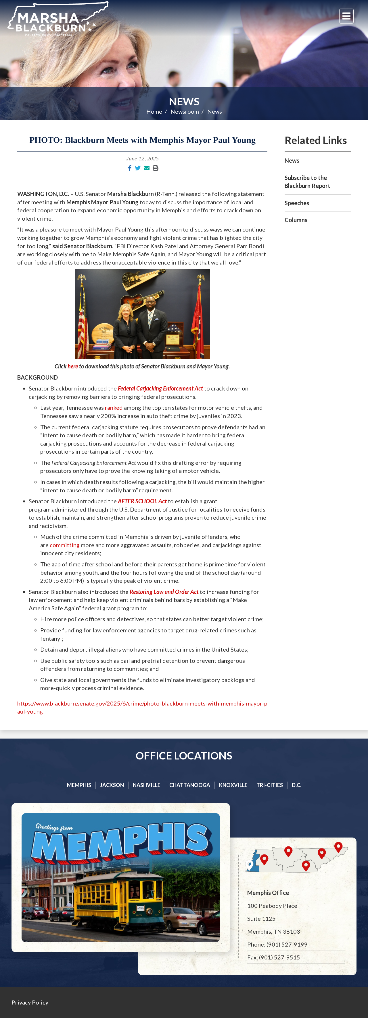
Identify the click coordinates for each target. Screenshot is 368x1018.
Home (154, 111)
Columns (296, 219)
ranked (114, 407)
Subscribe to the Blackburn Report (307, 181)
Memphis (79, 785)
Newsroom (184, 111)
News (184, 101)
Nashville (146, 785)
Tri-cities (269, 785)
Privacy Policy (30, 1002)
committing (65, 544)
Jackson (112, 785)
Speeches (297, 202)
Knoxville (233, 785)
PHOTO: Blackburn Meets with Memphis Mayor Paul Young (142, 140)
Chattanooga (189, 785)
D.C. (296, 785)
